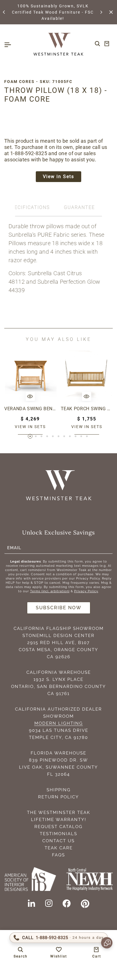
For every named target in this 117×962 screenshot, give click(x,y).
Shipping (59, 789)
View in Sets (58, 176)
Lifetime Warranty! (58, 819)
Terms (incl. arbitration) (50, 591)
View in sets (30, 426)
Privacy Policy (86, 591)
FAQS (58, 855)
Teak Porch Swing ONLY (87, 408)
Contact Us (58, 840)
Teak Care (59, 847)
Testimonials (58, 833)
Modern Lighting (58, 723)
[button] (4, 12)
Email (14, 547)
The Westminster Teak (58, 812)
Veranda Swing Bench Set (30, 408)
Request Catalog (58, 826)
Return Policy (58, 796)
